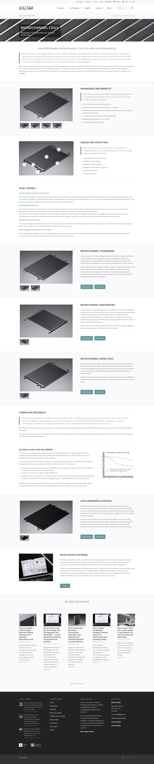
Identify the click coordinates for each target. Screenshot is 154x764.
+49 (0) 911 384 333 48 (118, 718)
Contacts (88, 1)
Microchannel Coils (27, 15)
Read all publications (77, 683)
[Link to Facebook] (130, 1)
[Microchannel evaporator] (46, 126)
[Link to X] (123, 1)
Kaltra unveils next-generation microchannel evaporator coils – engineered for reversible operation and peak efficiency (76, 635)
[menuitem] (79, 1)
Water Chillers (54, 720)
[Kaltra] (29, 8)
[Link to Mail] (133, 1)
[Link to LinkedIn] (126, 1)
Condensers (54, 723)
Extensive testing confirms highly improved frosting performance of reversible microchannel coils (26, 633)
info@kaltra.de (120, 714)
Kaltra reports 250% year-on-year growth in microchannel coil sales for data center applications (125, 632)
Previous (22, 635)
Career (95, 1)
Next (131, 635)
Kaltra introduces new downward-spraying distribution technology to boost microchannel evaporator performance (32, 719)
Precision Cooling (55, 713)
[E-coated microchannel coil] (46, 517)
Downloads (79, 1)
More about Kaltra (87, 731)
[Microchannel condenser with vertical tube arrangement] (35, 126)
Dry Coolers (53, 727)
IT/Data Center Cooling (57, 716)
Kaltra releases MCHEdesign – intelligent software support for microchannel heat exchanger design (100, 633)
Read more (22, 662)
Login (101, 1)
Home (52, 702)
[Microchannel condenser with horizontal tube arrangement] (46, 104)
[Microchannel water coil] (57, 126)
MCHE (52, 730)
